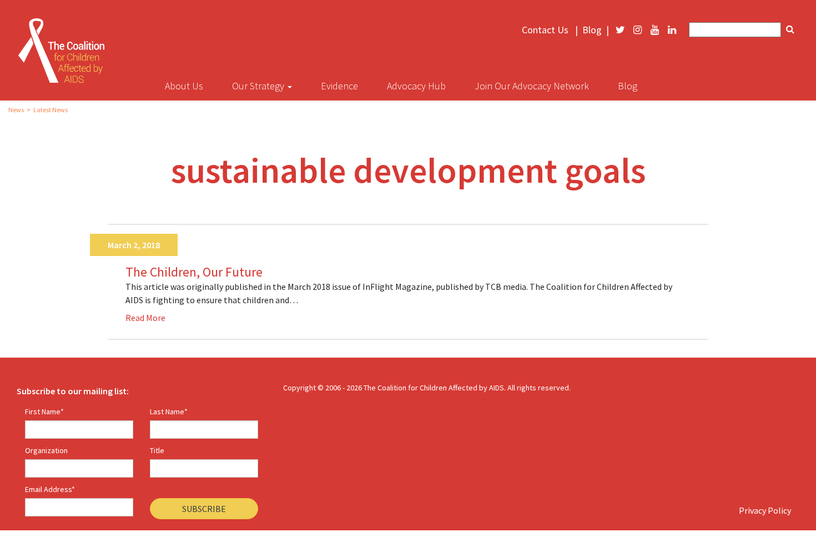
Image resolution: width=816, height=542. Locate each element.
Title (157, 450)
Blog (592, 30)
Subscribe (204, 508)
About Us (184, 85)
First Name (44, 411)
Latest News (50, 110)
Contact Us (545, 30)
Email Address (50, 489)
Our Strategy (259, 85)
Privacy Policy (765, 510)
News (16, 110)
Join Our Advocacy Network (532, 85)
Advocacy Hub (416, 85)
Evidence (339, 85)
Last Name (169, 411)
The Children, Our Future (194, 272)
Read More (145, 317)
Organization (46, 450)
